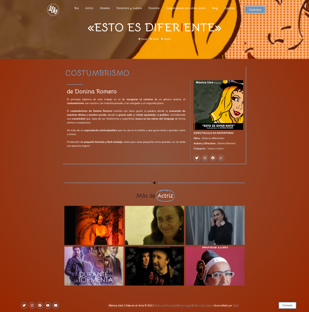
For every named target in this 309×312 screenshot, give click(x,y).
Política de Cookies (203, 305)
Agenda (229, 8)
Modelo (105, 8)
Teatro (167, 38)
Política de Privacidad (166, 305)
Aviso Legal (185, 305)
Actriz (89, 8)
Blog (215, 8)
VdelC (236, 305)
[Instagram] (32, 305)
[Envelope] (55, 305)
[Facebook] (40, 305)
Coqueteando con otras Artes (185, 8)
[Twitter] (24, 305)
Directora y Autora (129, 8)
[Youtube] (48, 305)
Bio (76, 8)
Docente (153, 8)
